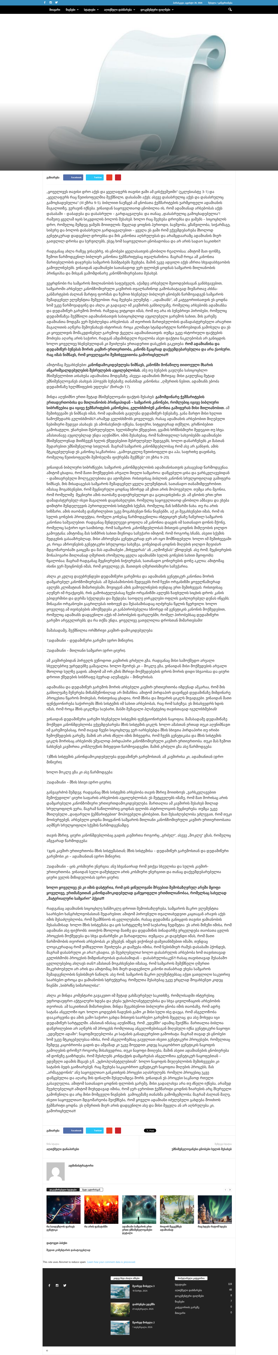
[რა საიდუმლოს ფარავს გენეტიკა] (64, 1209)
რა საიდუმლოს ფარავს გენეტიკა (61, 1228)
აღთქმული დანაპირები (63, 1149)
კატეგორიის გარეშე (187, 1307)
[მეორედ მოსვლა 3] (120, 1291)
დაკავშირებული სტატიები (63, 1189)
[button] (230, 9)
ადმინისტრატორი (55, 153)
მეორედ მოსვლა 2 (143, 1322)
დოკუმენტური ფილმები (155, 9)
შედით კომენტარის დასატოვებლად (68, 1250)
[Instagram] (50, 2)
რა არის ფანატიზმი (96, 1226)
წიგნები (70, 9)
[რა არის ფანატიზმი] (101, 1209)
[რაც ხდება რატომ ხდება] (215, 1209)
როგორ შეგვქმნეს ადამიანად (171, 1228)
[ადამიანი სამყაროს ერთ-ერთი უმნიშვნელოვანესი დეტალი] (139, 1209)
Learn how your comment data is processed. (111, 1262)
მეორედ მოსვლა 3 (143, 1286)
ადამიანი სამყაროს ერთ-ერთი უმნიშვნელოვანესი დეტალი (137, 1230)
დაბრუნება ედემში (143, 1304)
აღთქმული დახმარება (118, 9)
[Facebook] (45, 2)
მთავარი (54, 9)
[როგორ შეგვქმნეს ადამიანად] (177, 1209)
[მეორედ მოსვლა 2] (120, 1328)
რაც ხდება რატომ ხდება (212, 1226)
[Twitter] (56, 2)
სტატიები (89, 9)
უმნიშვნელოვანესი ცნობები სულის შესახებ (202, 1149)
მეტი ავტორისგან (91, 1189)
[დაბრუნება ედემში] (120, 1309)
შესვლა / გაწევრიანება (220, 2)
